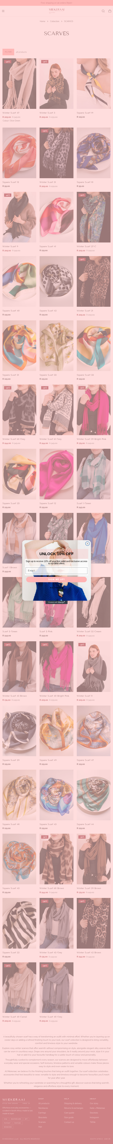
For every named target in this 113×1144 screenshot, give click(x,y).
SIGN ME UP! (56, 579)
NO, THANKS (56, 588)
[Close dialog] (87, 544)
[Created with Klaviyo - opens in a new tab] (56, 602)
